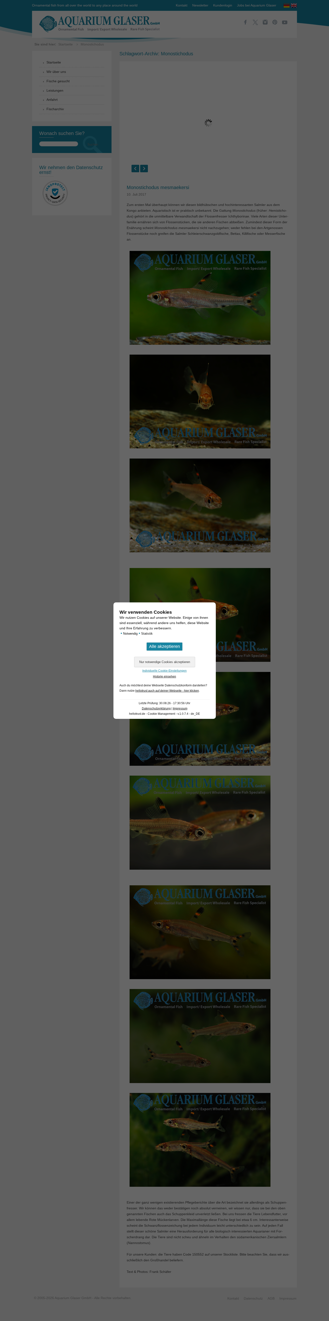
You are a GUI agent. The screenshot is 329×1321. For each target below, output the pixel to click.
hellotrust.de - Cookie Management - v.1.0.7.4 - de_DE (164, 713)
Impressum (180, 708)
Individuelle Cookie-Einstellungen (164, 670)
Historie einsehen (164, 676)
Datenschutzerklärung (156, 708)
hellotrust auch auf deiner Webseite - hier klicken (167, 690)
